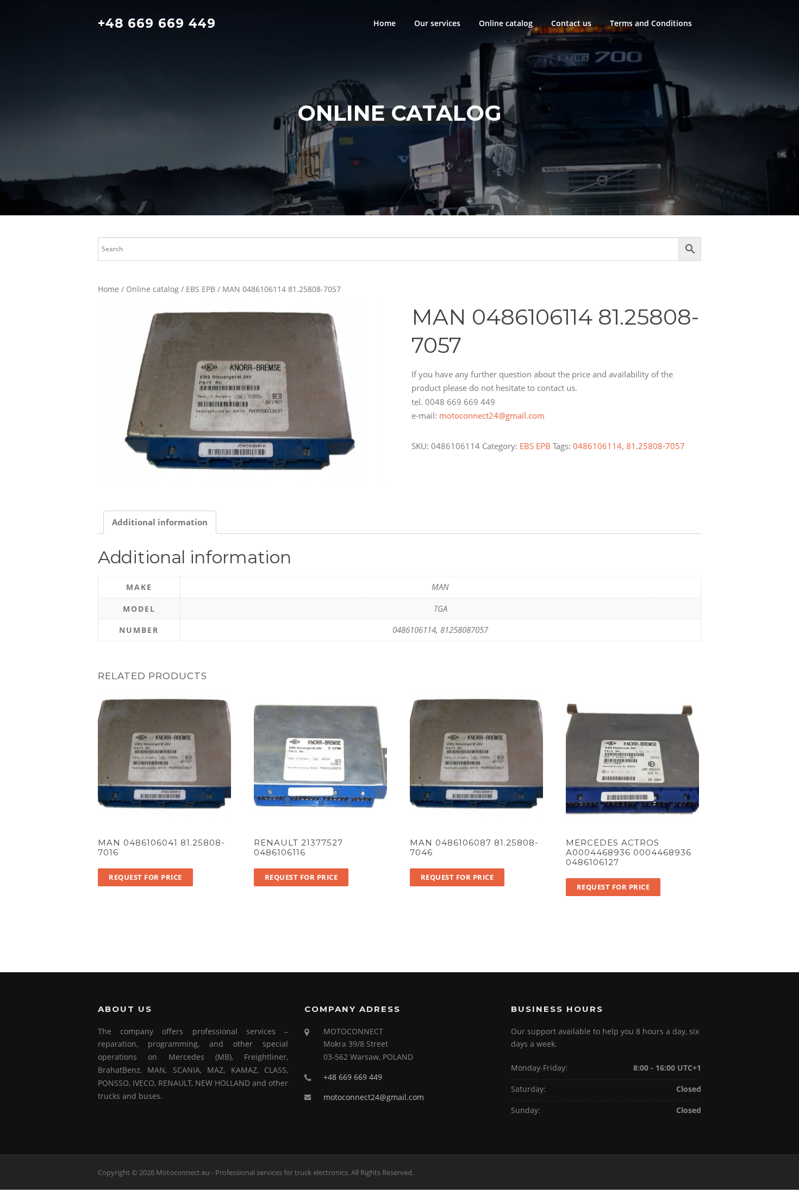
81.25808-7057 (655, 445)
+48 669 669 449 (157, 22)
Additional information (160, 522)
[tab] (159, 522)
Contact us (571, 23)
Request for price (145, 877)
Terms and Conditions (651, 23)
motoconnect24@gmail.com (492, 415)
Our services (437, 23)
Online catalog (506, 23)
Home (384, 23)
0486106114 (597, 445)
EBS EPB (200, 289)
